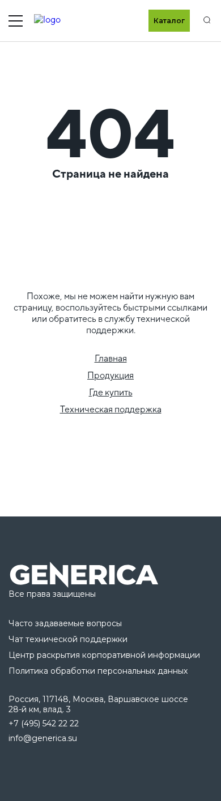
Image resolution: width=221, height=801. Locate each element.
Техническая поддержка (111, 409)
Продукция (110, 375)
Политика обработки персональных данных (98, 671)
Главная (111, 358)
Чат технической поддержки (68, 639)
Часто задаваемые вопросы (65, 623)
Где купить (111, 392)
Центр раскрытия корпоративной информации (104, 655)
